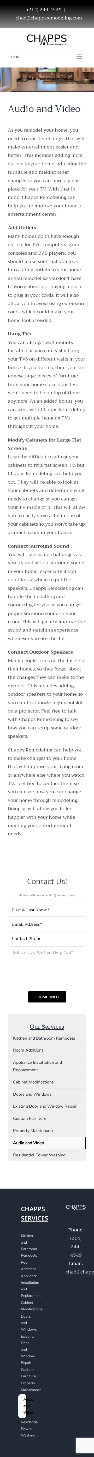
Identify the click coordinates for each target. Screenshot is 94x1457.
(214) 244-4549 (76, 1246)
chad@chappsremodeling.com (49, 18)
